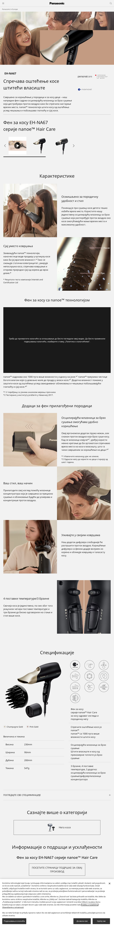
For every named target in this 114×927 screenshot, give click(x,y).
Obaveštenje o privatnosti (13, 907)
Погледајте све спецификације (22, 795)
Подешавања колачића (14, 921)
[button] (40, 146)
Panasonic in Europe (10, 9)
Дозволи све (82, 921)
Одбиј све (101, 921)
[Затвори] (109, 883)
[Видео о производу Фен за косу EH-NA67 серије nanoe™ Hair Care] (18, 146)
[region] (57, 903)
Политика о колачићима (77, 341)
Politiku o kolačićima (89, 904)
